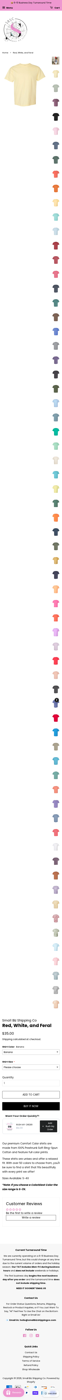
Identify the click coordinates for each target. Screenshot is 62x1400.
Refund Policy (31, 1365)
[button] (56, 700)
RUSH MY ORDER (24, 1124)
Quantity (8, 1077)
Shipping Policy (31, 1356)
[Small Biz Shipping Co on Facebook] (24, 1336)
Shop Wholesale (31, 1369)
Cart (57, 7)
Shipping (7, 1039)
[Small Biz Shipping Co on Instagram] (31, 1336)
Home (5, 52)
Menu (9, 7)
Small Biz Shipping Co (34, 1378)
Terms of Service (31, 1360)
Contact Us (31, 1352)
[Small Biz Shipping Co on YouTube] (37, 1336)
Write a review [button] (31, 1217)
